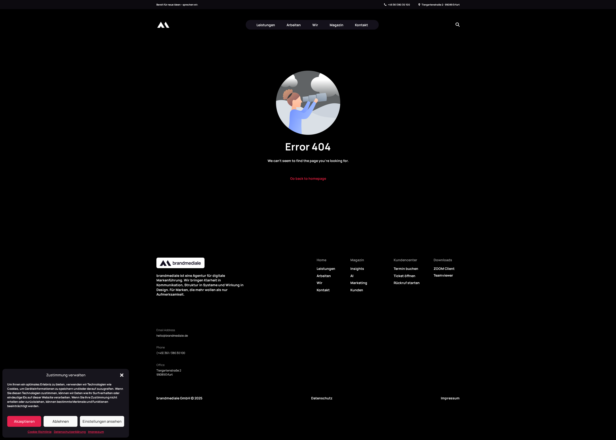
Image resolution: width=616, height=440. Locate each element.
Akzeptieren (24, 421)
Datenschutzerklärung (70, 432)
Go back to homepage (308, 178)
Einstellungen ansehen (102, 421)
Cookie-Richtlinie (39, 432)
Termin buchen (406, 268)
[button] (121, 375)
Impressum (96, 432)
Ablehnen (60, 421)
